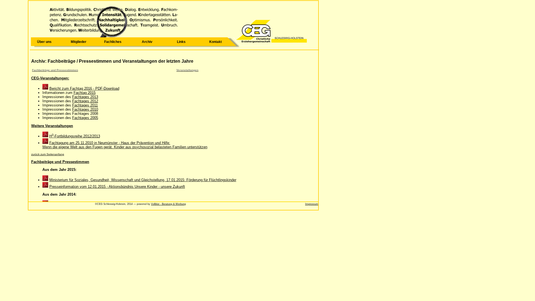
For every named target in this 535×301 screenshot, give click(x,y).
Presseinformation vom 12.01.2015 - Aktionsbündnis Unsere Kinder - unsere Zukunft (117, 187)
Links (181, 42)
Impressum (311, 204)
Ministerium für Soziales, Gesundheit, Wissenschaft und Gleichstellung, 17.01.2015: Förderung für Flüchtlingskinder (142, 180)
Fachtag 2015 (85, 93)
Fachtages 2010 (85, 109)
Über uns (44, 42)
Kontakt (215, 42)
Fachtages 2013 (85, 97)
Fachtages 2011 (85, 105)
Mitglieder (78, 42)
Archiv (147, 42)
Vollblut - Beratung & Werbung (168, 204)
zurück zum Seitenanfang (47, 154)
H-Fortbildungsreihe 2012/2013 (74, 136)
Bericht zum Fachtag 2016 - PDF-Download (84, 88)
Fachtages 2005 (85, 118)
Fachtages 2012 (85, 101)
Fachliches (112, 42)
